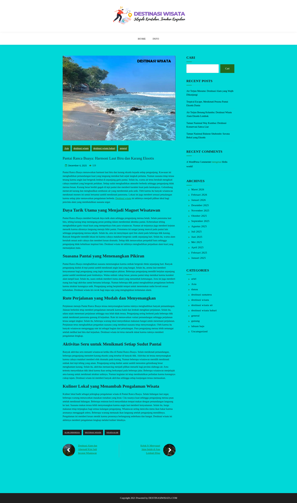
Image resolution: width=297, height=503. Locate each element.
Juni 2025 (196, 237)
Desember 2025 (200, 205)
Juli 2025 (196, 231)
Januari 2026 (198, 200)
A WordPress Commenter (198, 162)
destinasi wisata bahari (104, 148)
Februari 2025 (199, 252)
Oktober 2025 (199, 215)
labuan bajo (197, 326)
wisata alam (112, 432)
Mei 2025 (196, 242)
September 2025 (200, 221)
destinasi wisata (81, 148)
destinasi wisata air (202, 305)
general (123, 148)
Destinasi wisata (123, 198)
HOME (142, 38)
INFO (156, 38)
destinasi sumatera (201, 294)
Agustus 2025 (199, 226)
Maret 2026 (197, 189)
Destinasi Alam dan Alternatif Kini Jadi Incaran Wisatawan (87, 449)
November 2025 (200, 210)
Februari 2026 (199, 194)
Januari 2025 (198, 258)
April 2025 (197, 247)
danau (194, 289)
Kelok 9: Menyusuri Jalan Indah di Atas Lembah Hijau (150, 449)
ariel (193, 279)
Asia (66, 148)
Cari (190, 57)
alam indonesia (72, 432)
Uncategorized (199, 331)
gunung (195, 321)
